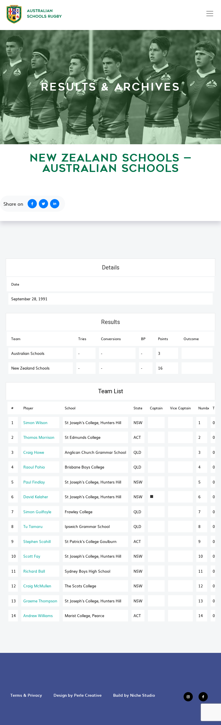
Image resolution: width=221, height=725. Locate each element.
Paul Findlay (34, 482)
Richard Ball (34, 571)
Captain (156, 408)
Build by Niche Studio (134, 695)
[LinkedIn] (56, 203)
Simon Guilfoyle (37, 511)
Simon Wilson (35, 422)
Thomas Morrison (38, 437)
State (138, 408)
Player (28, 408)
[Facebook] (31, 203)
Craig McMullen (37, 586)
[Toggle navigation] (210, 13)
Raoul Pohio (34, 467)
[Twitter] (44, 203)
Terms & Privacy (26, 695)
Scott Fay (31, 556)
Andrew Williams (38, 615)
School (70, 408)
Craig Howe (33, 452)
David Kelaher (35, 496)
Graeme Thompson (40, 601)
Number (203, 408)
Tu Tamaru (33, 526)
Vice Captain (180, 408)
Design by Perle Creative (78, 695)
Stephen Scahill (37, 541)
